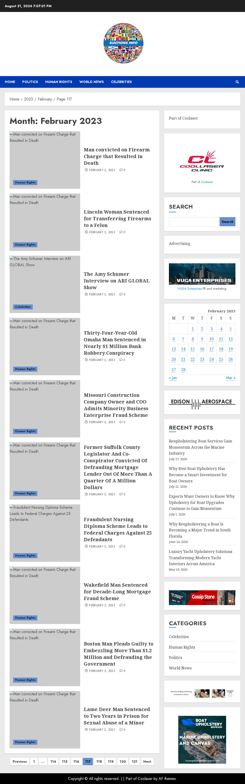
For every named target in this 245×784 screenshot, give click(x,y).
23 (202, 359)
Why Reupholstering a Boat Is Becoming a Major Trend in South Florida (200, 530)
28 (183, 369)
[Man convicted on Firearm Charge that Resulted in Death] (45, 160)
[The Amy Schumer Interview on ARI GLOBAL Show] (45, 284)
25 (221, 359)
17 (211, 349)
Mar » (230, 378)
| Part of (130, 778)
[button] (237, 82)
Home (10, 81)
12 (230, 339)
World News (91, 81)
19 (230, 349)
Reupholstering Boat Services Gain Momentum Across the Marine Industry (200, 447)
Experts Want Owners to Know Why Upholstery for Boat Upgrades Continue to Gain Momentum (202, 502)
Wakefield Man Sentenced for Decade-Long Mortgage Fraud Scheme (117, 592)
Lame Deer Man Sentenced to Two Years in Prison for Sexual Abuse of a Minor (117, 716)
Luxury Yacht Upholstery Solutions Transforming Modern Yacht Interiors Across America (200, 557)
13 (174, 349)
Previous (20, 761)
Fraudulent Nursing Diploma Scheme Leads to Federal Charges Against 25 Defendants (118, 529)
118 (99, 761)
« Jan (173, 378)
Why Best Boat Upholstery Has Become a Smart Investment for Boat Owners (198, 474)
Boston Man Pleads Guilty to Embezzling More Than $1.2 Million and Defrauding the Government (118, 653)
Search (181, 206)
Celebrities (121, 81)
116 (76, 761)
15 (192, 349)
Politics (30, 81)
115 (64, 761)
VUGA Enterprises (190, 288)
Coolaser (207, 182)
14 (183, 349)
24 (211, 359)
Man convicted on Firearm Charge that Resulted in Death (117, 156)
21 (183, 359)
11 (221, 339)
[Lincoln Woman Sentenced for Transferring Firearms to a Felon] (45, 222)
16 (202, 349)
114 (53, 761)
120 (123, 761)
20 (174, 359)
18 (221, 349)
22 (192, 359)
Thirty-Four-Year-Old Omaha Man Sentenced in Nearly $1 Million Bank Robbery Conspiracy (115, 343)
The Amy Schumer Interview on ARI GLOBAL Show (117, 281)
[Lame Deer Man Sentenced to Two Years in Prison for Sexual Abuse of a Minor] (45, 719)
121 (134, 761)
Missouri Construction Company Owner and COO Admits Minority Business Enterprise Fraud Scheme (116, 405)
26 (230, 359)
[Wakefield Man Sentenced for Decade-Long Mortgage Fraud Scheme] (45, 595)
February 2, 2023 (102, 170)
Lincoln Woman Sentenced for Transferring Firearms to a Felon (117, 218)
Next (147, 761)
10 (211, 339)
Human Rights (58, 81)
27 (174, 369)
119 (111, 761)
